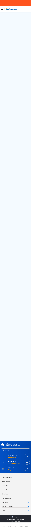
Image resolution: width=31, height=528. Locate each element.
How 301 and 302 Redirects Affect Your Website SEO (13, 358)
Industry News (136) (8, 325)
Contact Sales (27, 456)
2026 (4, 409)
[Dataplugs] (11, 9)
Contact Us (5, 450)
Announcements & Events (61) (11, 317)
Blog (9, 283)
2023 (4, 415)
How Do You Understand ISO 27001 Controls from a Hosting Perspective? (15, 391)
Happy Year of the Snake (13, 293)
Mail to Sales (27, 463)
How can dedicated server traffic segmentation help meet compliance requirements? (15, 396)
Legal (12, 521)
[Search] (26, 306)
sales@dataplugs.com (11, 273)
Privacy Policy (17, 521)
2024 (4, 413)
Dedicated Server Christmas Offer (12, 349)
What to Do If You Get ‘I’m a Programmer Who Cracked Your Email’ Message (15, 353)
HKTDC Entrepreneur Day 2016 (11, 362)
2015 (4, 434)
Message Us (27, 469)
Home (5, 283)
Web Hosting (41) (7, 327)
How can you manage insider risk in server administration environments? (14, 386)
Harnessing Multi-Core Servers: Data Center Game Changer (13, 298)
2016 (4, 431)
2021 (4, 420)
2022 (4, 418)
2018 (4, 427)
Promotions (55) (7, 322)
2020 (4, 422)
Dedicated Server (9, 30)
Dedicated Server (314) (9, 320)
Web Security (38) (7, 330)
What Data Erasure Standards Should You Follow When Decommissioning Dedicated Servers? (14, 381)
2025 (4, 411)
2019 (4, 425)
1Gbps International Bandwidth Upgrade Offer (15, 345)
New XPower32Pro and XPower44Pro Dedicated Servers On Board (13, 341)
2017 (4, 429)
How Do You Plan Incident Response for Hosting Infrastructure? (13, 375)
